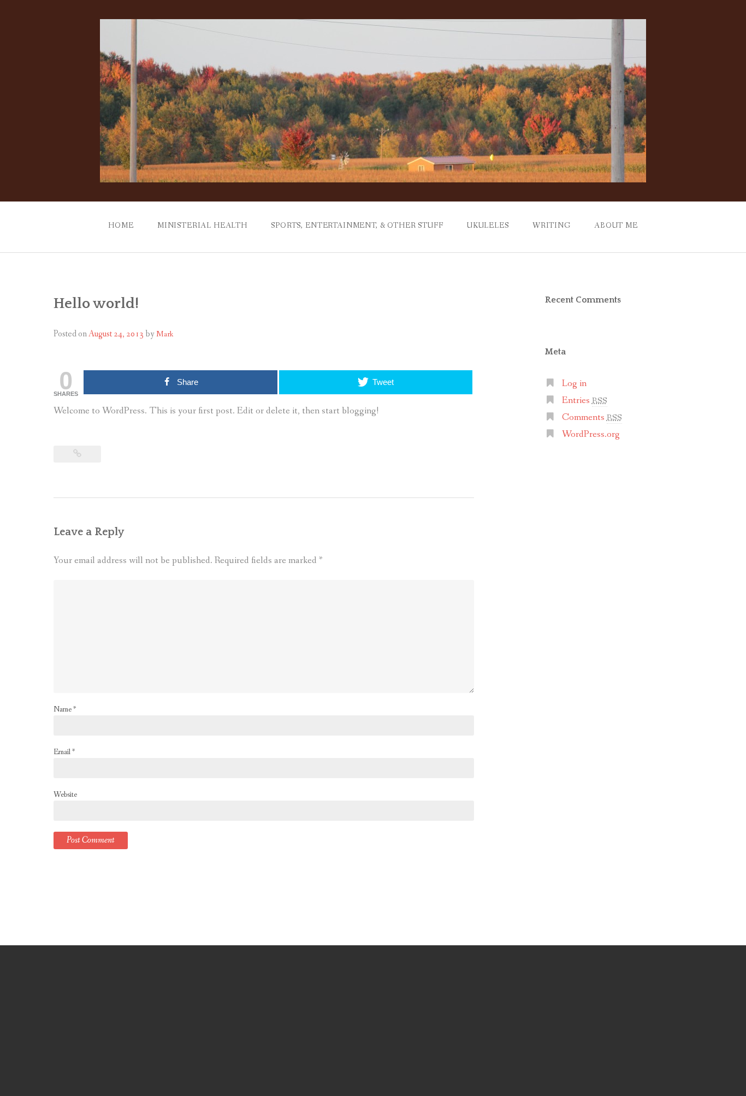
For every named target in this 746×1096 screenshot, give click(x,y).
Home (120, 225)
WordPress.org (591, 434)
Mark (164, 334)
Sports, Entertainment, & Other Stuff (357, 225)
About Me (616, 225)
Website (65, 794)
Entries (584, 400)
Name (65, 709)
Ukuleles (488, 225)
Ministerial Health (202, 225)
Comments (592, 417)
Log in (574, 383)
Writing (551, 225)
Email (64, 752)
